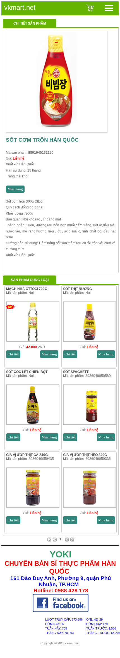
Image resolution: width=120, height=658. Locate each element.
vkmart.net (19, 7)
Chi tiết (13, 354)
